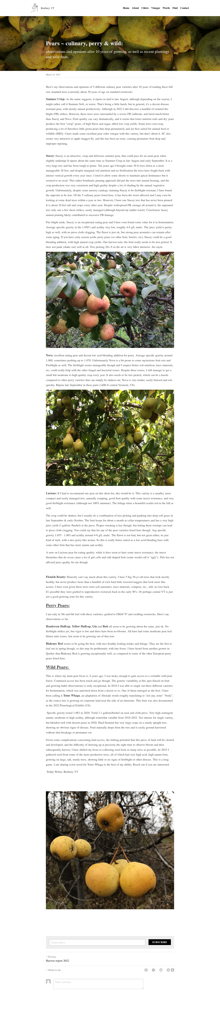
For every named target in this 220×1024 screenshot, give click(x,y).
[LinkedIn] (161, 970)
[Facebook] (146, 970)
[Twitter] (153, 970)
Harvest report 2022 (57, 960)
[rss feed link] (172, 970)
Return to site (54, 969)
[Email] (168, 970)
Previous (52, 956)
